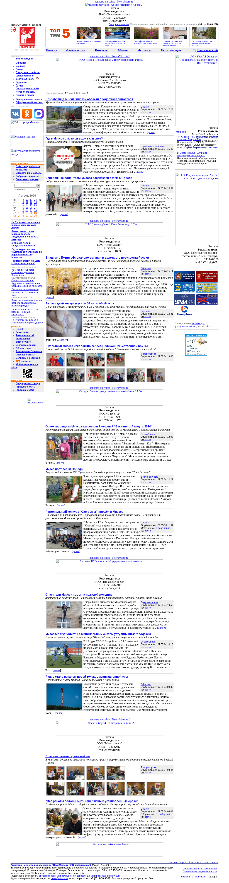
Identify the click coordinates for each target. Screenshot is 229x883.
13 (27, 207)
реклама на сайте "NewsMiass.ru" (114, 1)
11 (27, 202)
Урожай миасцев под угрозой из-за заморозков (145, 42)
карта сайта (186, 862)
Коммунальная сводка (29, 99)
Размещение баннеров (29, 351)
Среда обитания (25, 75)
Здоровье (21, 82)
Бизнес (20, 69)
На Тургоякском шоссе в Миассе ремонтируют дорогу (202, 43)
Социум (20, 66)
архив (206, 862)
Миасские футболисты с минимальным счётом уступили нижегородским (98, 634)
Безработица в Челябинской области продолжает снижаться (89, 99)
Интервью (101, 50)
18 (31, 202)
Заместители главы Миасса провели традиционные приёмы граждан (26, 303)
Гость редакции (171, 50)
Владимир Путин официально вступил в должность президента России (97, 257)
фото (147, 112)
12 (27, 205)
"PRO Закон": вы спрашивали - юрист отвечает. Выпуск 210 (197, 138)
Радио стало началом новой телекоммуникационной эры (86, 676)
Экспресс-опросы (26, 345)
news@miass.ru (59, 878)
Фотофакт (145, 50)
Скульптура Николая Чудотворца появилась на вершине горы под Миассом (26, 283)
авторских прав (47, 875)
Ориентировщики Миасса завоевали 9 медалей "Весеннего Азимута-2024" (98, 426)
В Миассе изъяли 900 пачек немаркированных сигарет (192, 154)
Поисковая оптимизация (193, 876)
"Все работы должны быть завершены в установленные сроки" (91, 801)
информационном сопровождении (75, 875)
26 (35, 205)
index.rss (25, 361)
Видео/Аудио (23, 341)
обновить (36, 25)
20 (31, 207)
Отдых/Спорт (148, 434)
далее (151, 132)
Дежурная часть (25, 79)
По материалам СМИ (27, 88)
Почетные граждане (27, 179)
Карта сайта (22, 332)
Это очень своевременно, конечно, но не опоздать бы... (25, 292)
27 (35, 207)
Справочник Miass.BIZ (29, 173)
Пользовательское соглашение (200, 868)
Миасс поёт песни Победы (64, 469)
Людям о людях (25, 95)
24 (35, 199)
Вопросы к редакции (28, 358)
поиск (198, 862)
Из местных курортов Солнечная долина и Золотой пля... (23, 272)
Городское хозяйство (28, 72)
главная (173, 862)
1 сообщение (163, 528)
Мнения (123, 50)
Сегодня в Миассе (119, 24)
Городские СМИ (25, 390)
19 (31, 205)
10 (27, 199)
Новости (51, 50)
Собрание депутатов (27, 176)
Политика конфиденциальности (199, 871)
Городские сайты (25, 386)
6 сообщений (163, 814)
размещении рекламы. (108, 875)
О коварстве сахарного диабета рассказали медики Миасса (173, 43)
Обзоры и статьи (25, 354)
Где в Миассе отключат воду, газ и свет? (74, 138)
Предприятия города (28, 383)
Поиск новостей (207, 50)
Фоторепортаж (75, 50)
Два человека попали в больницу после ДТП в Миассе (115, 43)
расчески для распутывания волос (189, 325)
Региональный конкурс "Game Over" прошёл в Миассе (84, 511)
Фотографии (23, 338)
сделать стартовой (20, 25)
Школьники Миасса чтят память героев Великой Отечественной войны (96, 346)
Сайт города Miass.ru (28, 166)
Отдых (19, 85)
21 (31, 210)
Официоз (21, 62)
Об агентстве (23, 348)
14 (27, 210)
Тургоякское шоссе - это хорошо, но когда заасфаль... (24, 312)
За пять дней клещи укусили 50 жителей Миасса (79, 303)
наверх (214, 862)
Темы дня (180, 131)
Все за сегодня (24, 58)
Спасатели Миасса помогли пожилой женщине (78, 594)
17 (31, 199)
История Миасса (25, 91)
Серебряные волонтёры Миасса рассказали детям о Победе (88, 177)
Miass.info (21, 169)
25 (35, 202)
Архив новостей (25, 335)
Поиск (19, 329)
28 (35, 210)
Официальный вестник (29, 102)
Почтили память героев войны (67, 756)
